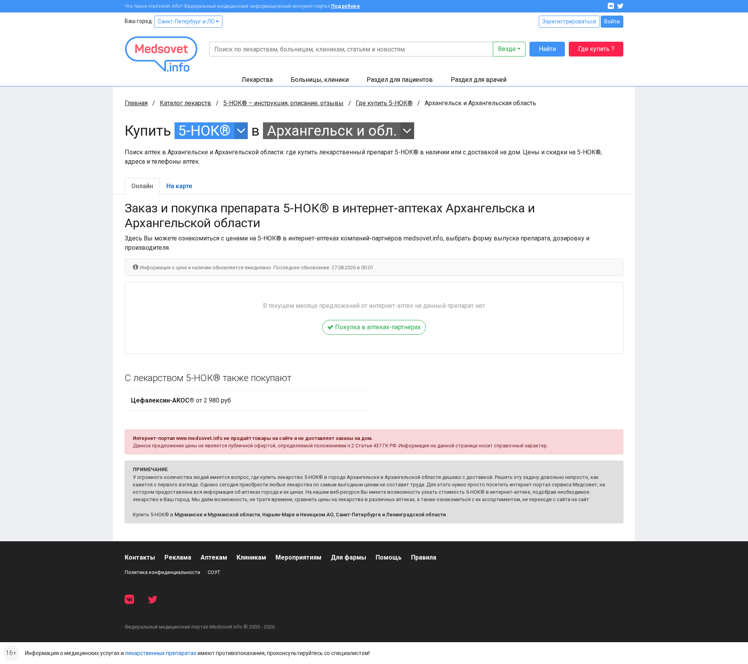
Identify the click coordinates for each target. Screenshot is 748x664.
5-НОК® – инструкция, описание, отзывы (283, 103)
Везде (507, 49)
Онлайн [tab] (142, 186)
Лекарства (257, 79)
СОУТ (214, 572)
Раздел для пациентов (400, 79)
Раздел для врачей (478, 79)
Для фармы (348, 557)
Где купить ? (596, 49)
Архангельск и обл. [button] (332, 130)
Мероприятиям (298, 557)
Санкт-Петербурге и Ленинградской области (391, 514)
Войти (612, 21)
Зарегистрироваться (569, 21)
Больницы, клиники (320, 79)
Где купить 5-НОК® (384, 103)
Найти (547, 49)
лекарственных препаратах (160, 653)
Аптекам (214, 557)
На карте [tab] (179, 186)
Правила (423, 557)
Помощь (389, 557)
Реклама (177, 557)
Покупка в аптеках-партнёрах (377, 327)
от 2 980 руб (181, 400)
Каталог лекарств (185, 103)
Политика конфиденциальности (162, 572)
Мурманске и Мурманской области (217, 514)
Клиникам (251, 557)
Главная (136, 103)
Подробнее (345, 6)
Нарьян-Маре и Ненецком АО (297, 514)
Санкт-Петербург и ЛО (187, 21)
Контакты (140, 557)
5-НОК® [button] (204, 130)
